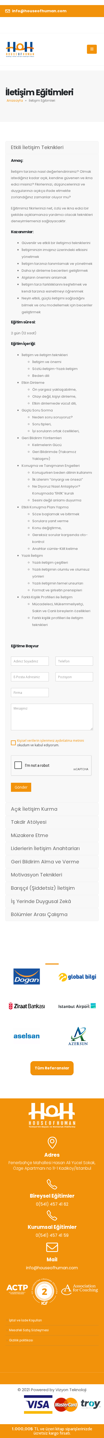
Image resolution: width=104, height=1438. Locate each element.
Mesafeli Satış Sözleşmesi (29, 1330)
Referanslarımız (52, 955)
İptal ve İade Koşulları (25, 1320)
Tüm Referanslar (52, 1068)
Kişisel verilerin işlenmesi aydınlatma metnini (50, 740)
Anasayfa (15, 100)
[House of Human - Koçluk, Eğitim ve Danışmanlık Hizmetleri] (20, 49)
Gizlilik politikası (21, 1340)
